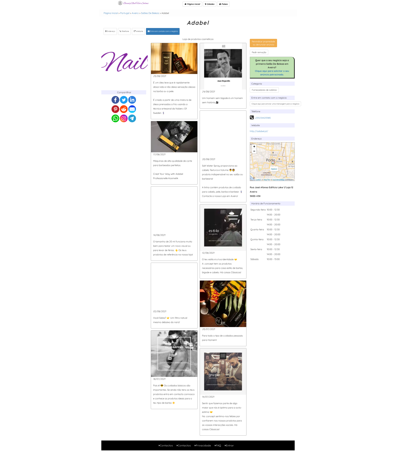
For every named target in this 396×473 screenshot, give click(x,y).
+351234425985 (263, 117)
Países (224, 4)
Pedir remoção (259, 52)
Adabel (274, 168)
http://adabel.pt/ (259, 131)
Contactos (166, 445)
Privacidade (203, 445)
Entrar (230, 445)
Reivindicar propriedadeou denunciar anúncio (263, 43)
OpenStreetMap (278, 179)
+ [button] (254, 146)
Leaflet (258, 179)
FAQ (218, 445)
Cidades (210, 4)
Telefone (125, 31)
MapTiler (267, 179)
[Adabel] (273, 162)
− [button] (254, 151)
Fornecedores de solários (264, 90)
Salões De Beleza (150, 13)
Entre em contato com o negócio (164, 31)
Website (139, 31)
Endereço (110, 31)
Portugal (124, 13)
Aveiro (135, 13)
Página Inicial (193, 4)
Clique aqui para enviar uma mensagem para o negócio (275, 104)
